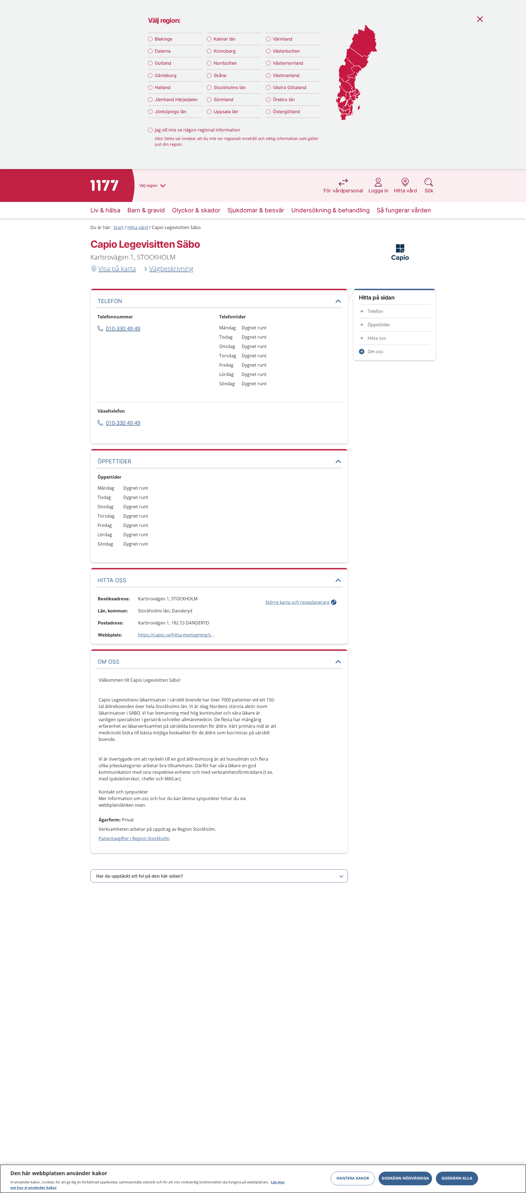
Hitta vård (137, 227)
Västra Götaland (289, 87)
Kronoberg (225, 51)
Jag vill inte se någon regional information (197, 130)
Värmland (282, 39)
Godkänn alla (457, 1178)
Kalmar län (224, 39)
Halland (162, 87)
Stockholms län (229, 87)
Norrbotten (225, 63)
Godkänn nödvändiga (405, 1178)
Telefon (375, 311)
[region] (263, 1179)
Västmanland (286, 75)
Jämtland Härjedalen (176, 99)
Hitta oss (377, 338)
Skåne (220, 75)
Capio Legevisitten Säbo (176, 227)
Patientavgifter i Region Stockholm (134, 838)
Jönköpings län (170, 111)
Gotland (163, 63)
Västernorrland (288, 63)
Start (118, 227)
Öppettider (379, 325)
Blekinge (163, 39)
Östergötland (286, 111)
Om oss (375, 352)
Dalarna (163, 51)
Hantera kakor (352, 1178)
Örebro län (284, 99)
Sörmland (223, 99)
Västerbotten (286, 51)
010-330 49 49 (123, 328)
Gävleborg (165, 75)
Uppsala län (226, 111)
